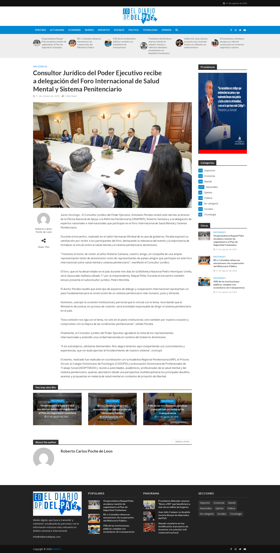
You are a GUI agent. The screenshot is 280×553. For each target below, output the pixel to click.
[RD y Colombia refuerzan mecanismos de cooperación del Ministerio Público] (72, 43)
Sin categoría (207, 513)
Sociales (119, 29)
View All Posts (182, 441)
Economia (74, 29)
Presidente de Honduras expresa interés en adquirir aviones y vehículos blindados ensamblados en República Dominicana (160, 46)
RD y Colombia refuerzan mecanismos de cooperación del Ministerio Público (89, 43)
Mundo (89, 29)
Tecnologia (150, 29)
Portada (40, 29)
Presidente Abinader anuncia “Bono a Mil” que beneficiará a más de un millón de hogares (174, 503)
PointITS (56, 549)
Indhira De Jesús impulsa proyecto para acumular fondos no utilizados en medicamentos (196, 43)
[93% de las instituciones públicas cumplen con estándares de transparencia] (107, 43)
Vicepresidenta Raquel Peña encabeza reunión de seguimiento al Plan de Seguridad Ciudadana (54, 43)
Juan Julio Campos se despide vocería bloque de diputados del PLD (174, 515)
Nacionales (40, 66)
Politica (133, 29)
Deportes (104, 29)
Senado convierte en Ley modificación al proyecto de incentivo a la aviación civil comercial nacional (173, 528)
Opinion (166, 29)
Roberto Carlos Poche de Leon (43, 230)
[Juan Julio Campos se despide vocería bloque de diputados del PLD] (149, 515)
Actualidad (57, 29)
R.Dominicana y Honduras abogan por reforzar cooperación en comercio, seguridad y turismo (232, 43)
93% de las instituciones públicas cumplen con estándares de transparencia (124, 43)
